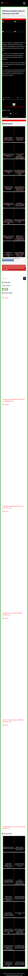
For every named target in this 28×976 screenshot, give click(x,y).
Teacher (23, 16)
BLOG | (15, 973)
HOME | (5, 973)
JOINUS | (11, 973)
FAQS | (8, 973)
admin (12, 16)
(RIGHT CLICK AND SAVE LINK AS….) (14, 106)
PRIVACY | (19, 973)
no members (18, 16)
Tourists (4, 17)
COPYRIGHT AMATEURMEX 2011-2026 (14, 975)
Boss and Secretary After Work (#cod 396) (14, 266)
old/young (7, 260)
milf (3, 260)
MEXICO (23, 973)
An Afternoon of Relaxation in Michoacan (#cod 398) (13, 268)
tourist (12, 260)
